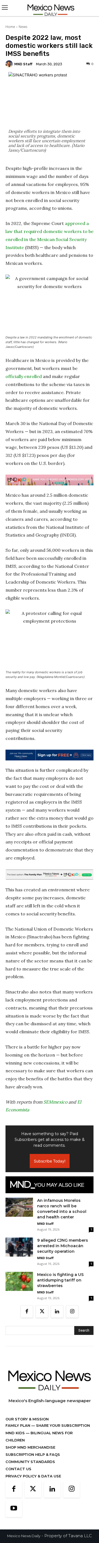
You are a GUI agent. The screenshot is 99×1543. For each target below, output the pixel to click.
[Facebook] (27, 1311)
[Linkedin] (57, 1311)
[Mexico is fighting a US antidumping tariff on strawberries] (19, 1281)
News (23, 26)
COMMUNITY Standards (30, 1461)
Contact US (18, 1469)
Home (10, 26)
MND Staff (23, 64)
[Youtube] (14, 1508)
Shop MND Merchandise (30, 1447)
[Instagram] (72, 1311)
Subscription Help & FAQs (33, 1454)
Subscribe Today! (49, 1161)
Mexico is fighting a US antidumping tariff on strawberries (60, 1280)
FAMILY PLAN (18, 1425)
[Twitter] (42, 1311)
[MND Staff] (10, 64)
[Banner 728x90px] (50, 480)
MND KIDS (16, 1433)
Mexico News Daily (23, 1536)
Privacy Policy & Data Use (33, 1476)
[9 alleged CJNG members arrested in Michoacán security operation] (19, 1247)
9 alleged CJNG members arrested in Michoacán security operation (62, 1246)
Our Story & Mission (27, 1419)
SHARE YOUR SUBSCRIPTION (62, 1425)
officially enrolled (24, 376)
